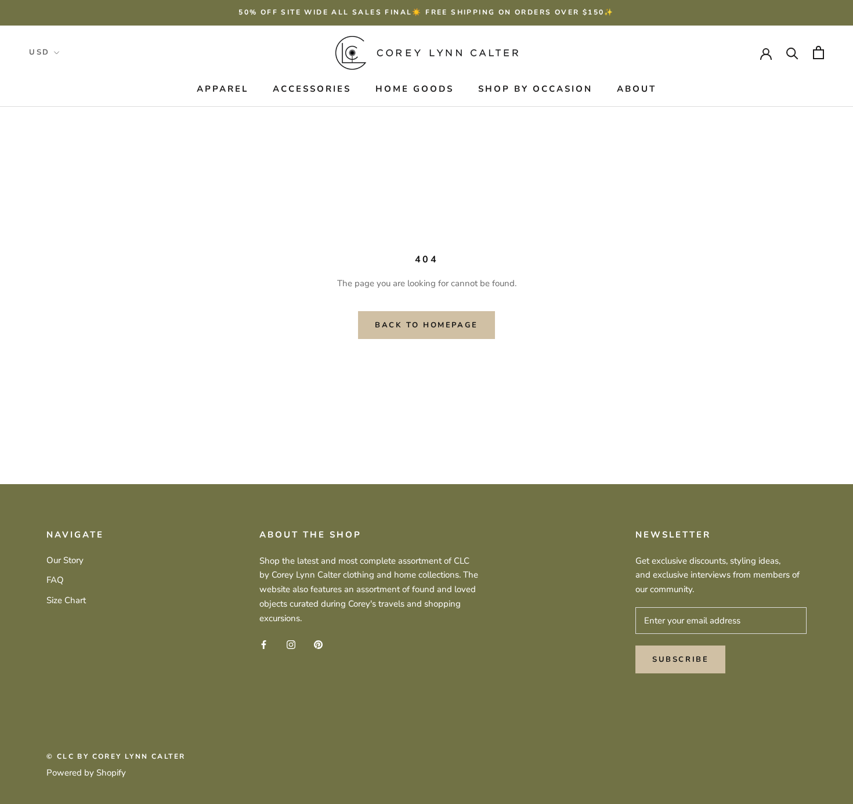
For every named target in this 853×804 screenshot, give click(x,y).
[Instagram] (291, 644)
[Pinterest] (318, 644)
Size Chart (66, 600)
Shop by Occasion (535, 89)
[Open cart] (818, 52)
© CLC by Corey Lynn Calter (115, 756)
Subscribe (680, 659)
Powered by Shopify (86, 772)
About (636, 89)
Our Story (65, 560)
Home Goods (414, 89)
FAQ (55, 580)
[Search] (792, 52)
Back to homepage (426, 325)
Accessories (312, 89)
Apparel (222, 89)
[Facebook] (263, 644)
